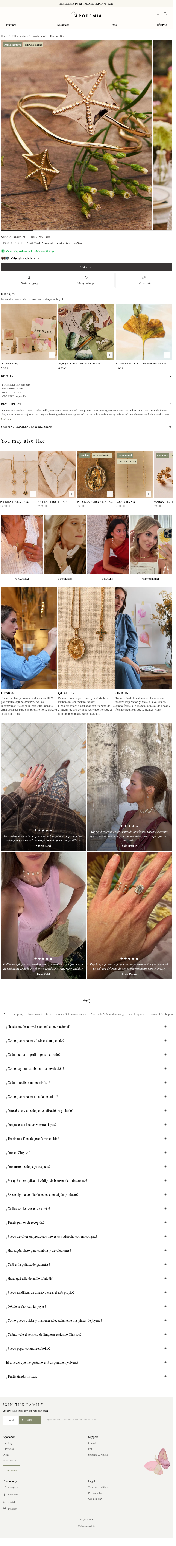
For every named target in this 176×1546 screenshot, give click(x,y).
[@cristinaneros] (65, 544)
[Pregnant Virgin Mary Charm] (96, 474)
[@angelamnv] (108, 544)
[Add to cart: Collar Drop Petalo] (71, 494)
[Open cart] (165, 13)
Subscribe (29, 1420)
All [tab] (5, 1014)
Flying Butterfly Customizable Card (79, 363)
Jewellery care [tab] (136, 1014)
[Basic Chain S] (134, 474)
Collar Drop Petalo (53, 502)
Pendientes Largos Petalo (14, 502)
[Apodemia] (86, 13)
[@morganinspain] (151, 544)
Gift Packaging (9, 363)
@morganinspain (150, 578)
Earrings (11, 25)
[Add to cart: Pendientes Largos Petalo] (33, 494)
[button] (76, 135)
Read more (6, 419)
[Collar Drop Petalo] (57, 474)
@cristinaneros (65, 578)
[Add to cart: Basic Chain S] (148, 494)
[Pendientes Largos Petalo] (19, 474)
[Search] (158, 13)
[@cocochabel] (22, 544)
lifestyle (162, 25)
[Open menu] (8, 13)
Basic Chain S (125, 502)
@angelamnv (108, 578)
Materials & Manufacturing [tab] (107, 1014)
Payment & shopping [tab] (162, 1014)
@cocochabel (22, 578)
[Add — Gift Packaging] (52, 355)
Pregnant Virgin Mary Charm (93, 502)
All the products (19, 35)
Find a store (11, 1470)
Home (4, 35)
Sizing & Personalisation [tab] (71, 1014)
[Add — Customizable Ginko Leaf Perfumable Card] (167, 355)
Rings (113, 25)
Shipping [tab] (17, 1014)
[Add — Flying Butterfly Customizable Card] (110, 355)
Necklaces (63, 25)
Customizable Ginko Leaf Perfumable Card (141, 363)
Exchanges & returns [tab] (39, 1014)
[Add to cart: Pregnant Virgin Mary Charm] (110, 494)
